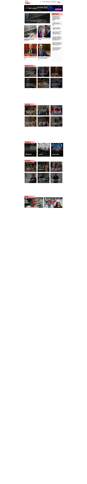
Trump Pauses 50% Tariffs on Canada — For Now (44, 39)
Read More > (39, 41)
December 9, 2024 (54, 125)
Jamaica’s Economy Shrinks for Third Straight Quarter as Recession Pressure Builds (30, 39)
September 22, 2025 (29, 114)
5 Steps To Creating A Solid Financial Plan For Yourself (56, 180)
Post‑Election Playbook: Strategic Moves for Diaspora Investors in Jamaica (43, 111)
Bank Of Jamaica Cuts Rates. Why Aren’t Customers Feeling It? (43, 58)
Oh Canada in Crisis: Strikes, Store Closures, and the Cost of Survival (56, 112)
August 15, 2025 (54, 114)
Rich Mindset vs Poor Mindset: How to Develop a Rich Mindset (43, 179)
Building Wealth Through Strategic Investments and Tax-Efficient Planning (30, 112)
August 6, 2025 (28, 125)
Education (53, 1)
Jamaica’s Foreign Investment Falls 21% (30, 58)
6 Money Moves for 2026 (43, 169)
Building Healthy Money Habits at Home (30, 169)
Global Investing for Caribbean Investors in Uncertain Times (30, 123)
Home (41, 1)
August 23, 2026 (28, 75)
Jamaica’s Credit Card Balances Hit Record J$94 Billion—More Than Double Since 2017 (57, 38)
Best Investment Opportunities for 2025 (55, 124)
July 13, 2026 (27, 170)
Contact (59, 1)
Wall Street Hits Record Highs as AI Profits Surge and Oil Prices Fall (57, 43)
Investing (48, 1)
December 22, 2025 (41, 170)
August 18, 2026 (54, 75)
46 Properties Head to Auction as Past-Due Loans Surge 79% (56, 48)
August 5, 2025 (41, 125)
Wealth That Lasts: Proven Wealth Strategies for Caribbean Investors (43, 123)
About (59, 2)
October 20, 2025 (54, 170)
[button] (24, 149)
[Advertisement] (57, 57)
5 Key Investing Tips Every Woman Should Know (55, 169)
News (44, 1)
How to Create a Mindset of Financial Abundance (30, 180)
